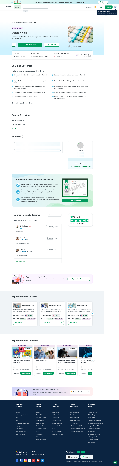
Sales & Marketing (20, 434)
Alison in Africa (40, 437)
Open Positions (40, 423)
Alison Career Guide (75, 415)
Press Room (39, 434)
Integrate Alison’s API (93, 426)
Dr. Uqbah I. (24, 226)
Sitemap (100, 461)
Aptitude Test (74, 423)
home (13, 22)
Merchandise (91, 442)
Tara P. (22, 250)
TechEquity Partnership (94, 434)
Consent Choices (86, 461)
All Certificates (56, 415)
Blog (37, 431)
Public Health (24, 22)
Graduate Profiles (56, 426)
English (17, 417)
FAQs (35, 452)
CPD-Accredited (86, 56)
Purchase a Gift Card (57, 434)
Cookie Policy (94, 461)
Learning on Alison (41, 428)
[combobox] (55, 215)
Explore (17, 7)
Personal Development (21, 431)
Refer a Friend (91, 431)
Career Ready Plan (74, 417)
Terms (79, 461)
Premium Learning (57, 431)
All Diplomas (55, 417)
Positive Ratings (20, 56)
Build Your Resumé (74, 412)
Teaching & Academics (21, 437)
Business (18, 412)
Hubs (53, 428)
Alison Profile (91, 417)
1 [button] (49, 287)
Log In (101, 7)
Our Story (38, 412)
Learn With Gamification (94, 428)
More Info (16, 373)
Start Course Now (30, 44)
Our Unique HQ (40, 420)
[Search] (24, 7)
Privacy (75, 461)
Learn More (19, 323)
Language (18, 426)
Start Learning (26, 373)
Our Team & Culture (41, 417)
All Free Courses (56, 420)
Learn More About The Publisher (80, 166)
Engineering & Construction (22, 415)
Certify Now (53, 44)
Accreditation (55, 412)
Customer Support (38, 454)
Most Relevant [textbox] (52, 215)
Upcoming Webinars (93, 439)
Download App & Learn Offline (95, 423)
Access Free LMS (92, 412)
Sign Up (108, 7)
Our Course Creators (41, 426)
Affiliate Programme (93, 415)
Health (18, 22)
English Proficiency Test (77, 431)
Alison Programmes (41, 439)
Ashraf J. (23, 238)
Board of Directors (41, 415)
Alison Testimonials (57, 423)
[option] (52, 279)
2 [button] (53, 287)
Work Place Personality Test (78, 428)
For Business (89, 7)
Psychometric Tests (75, 420)
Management (19, 428)
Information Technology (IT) (23, 423)
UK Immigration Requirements (96, 437)
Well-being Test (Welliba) (77, 426)
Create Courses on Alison (94, 420)
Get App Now (73, 279)
